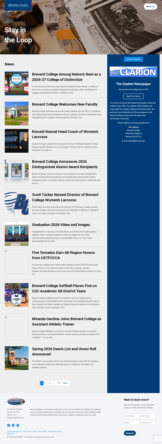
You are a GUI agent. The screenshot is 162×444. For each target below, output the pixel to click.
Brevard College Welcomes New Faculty (64, 104)
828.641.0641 (11, 415)
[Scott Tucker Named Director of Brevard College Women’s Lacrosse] (16, 204)
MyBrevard (10, 434)
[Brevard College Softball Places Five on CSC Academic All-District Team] (16, 295)
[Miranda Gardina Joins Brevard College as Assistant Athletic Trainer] (16, 328)
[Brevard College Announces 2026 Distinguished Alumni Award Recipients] (16, 171)
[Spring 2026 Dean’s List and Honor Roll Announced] (16, 358)
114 (58, 383)
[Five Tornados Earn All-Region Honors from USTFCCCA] (16, 262)
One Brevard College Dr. (15, 409)
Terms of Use (27, 431)
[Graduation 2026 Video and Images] (16, 234)
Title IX (34, 431)
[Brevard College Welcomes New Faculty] (16, 113)
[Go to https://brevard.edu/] (18, 5)
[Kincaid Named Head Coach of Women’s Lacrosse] (16, 141)
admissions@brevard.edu (15, 418)
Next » (65, 383)
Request (130, 433)
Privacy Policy (42, 431)
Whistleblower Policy (55, 431)
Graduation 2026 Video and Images (61, 224)
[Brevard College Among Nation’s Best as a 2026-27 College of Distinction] (16, 83)
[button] (150, 6)
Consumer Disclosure (14, 431)
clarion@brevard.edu (136, 141)
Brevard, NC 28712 (13, 412)
